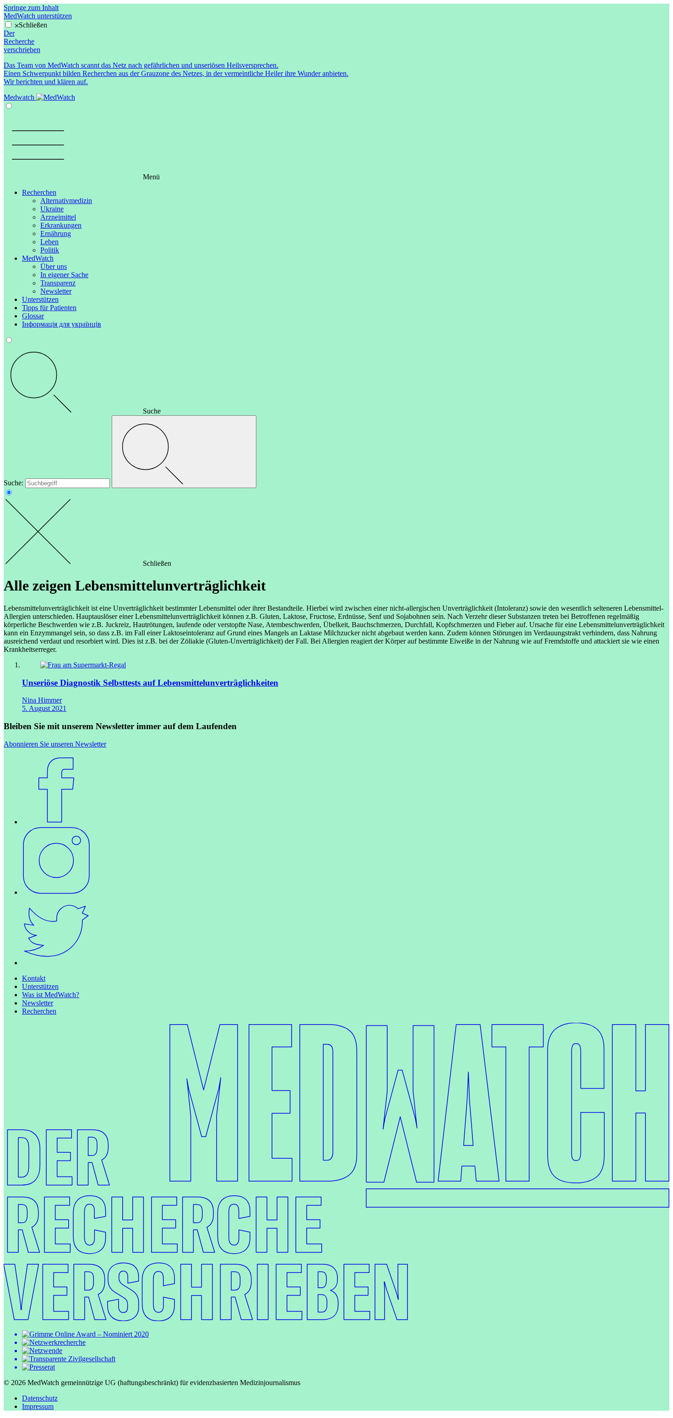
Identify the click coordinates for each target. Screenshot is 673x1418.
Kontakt (33, 978)
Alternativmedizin (66, 200)
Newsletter (55, 291)
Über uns (53, 266)
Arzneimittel (58, 217)
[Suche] (184, 451)
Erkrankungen (60, 225)
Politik (49, 250)
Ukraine (52, 209)
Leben (49, 242)
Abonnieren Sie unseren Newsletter (55, 744)
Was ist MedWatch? (50, 995)
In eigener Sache (64, 275)
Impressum (38, 1406)
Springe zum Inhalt (31, 7)
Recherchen (39, 192)
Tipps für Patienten (49, 308)
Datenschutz (40, 1398)
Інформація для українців (61, 324)
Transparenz (58, 283)
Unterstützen (40, 299)
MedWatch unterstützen (38, 16)
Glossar (33, 316)
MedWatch (38, 258)
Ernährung (55, 233)
